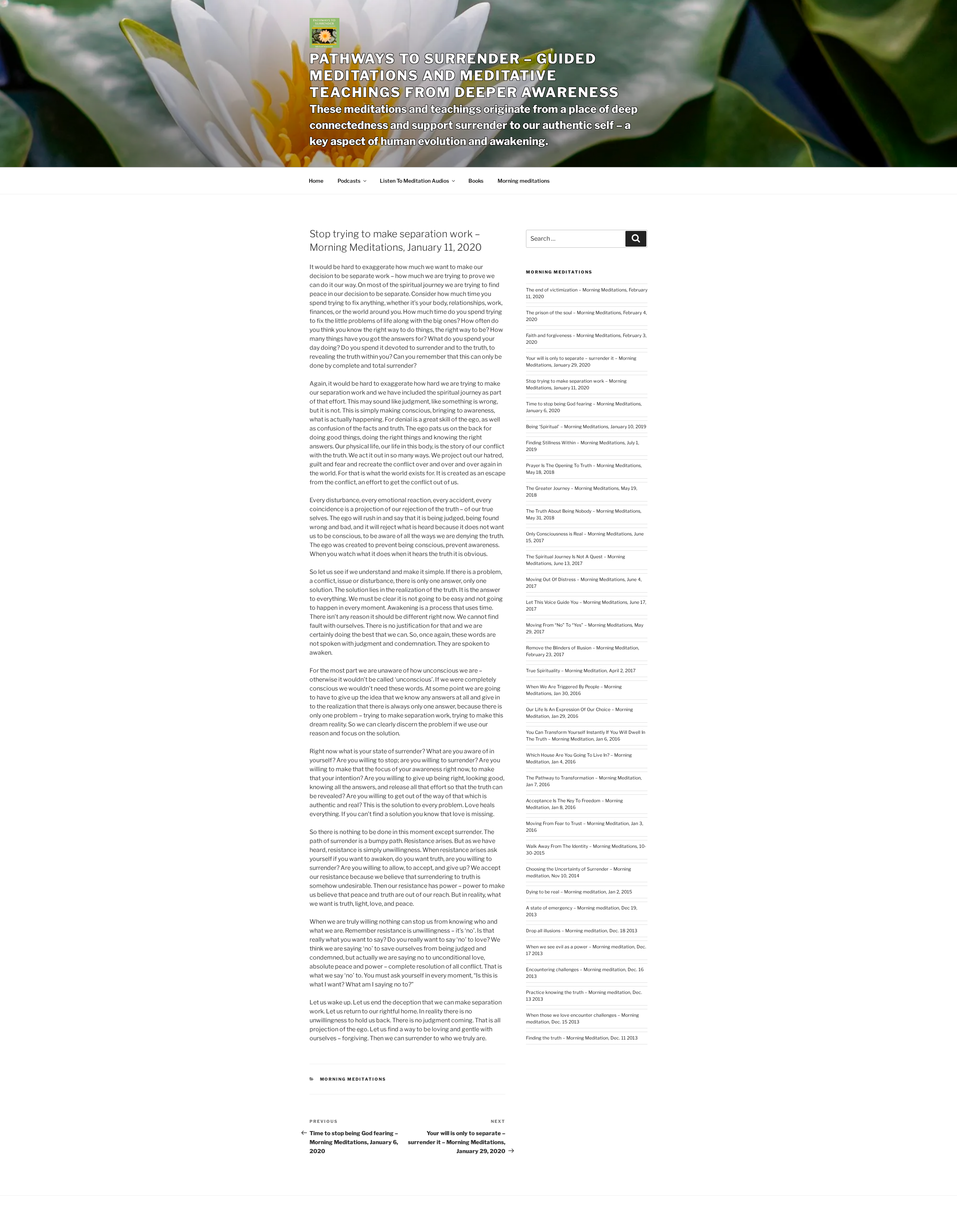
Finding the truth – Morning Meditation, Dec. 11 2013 (582, 1038)
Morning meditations (524, 180)
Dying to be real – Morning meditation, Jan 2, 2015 (579, 892)
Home (316, 180)
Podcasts (349, 180)
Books (475, 180)
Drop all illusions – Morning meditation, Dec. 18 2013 (581, 930)
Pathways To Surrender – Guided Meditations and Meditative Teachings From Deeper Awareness (464, 75)
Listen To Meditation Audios (414, 180)
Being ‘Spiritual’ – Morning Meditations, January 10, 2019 (586, 426)
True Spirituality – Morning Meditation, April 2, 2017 (581, 670)
